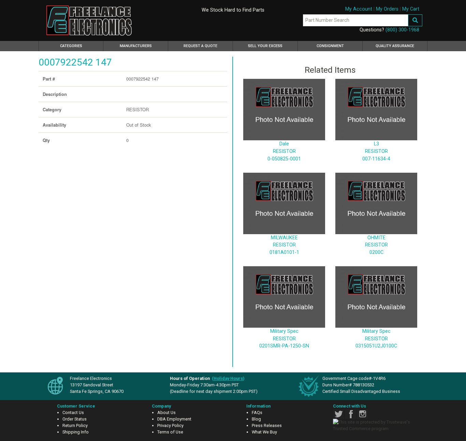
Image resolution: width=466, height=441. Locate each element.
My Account (358, 9)
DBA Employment (174, 419)
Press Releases (267, 425)
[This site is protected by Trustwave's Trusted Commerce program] (375, 425)
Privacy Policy (170, 425)
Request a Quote (200, 46)
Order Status (74, 419)
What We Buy (264, 432)
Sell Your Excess (265, 46)
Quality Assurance (395, 46)
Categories (81, 45)
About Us (166, 412)
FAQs (257, 412)
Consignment (330, 46)
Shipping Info (75, 432)
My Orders (387, 9)
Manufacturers (136, 46)
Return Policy (75, 425)
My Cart (410, 9)
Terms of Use (170, 432)
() (228, 378)
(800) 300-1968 (402, 30)
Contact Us (73, 412)
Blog (256, 419)
